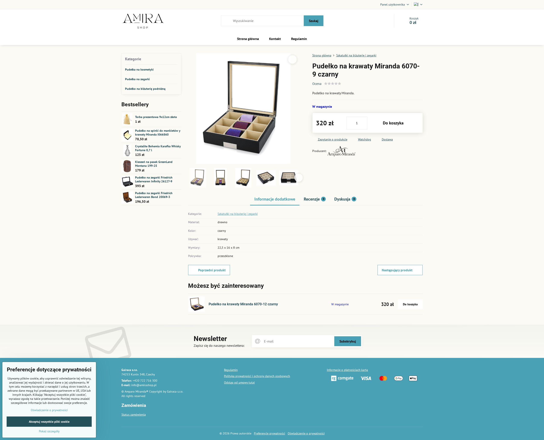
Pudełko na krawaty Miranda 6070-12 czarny (243, 304)
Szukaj (313, 21)
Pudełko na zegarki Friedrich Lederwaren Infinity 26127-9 (153, 179)
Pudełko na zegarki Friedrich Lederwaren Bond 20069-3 (153, 195)
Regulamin (231, 370)
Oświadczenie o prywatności (306, 433)
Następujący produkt (397, 270)
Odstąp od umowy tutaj (239, 382)
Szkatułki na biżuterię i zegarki (238, 214)
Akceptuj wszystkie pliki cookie (49, 422)
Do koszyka (393, 123)
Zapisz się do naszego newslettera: (219, 345)
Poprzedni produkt (212, 270)
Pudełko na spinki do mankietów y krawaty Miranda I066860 (157, 132)
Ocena (316, 83)
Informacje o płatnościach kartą (347, 370)
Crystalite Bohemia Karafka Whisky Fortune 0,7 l (158, 148)
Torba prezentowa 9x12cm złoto (156, 117)
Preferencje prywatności (269, 433)
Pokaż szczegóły (49, 431)
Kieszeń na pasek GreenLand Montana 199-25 (153, 164)
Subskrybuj (347, 341)
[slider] (332, 83)
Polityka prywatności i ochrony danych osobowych (257, 376)
